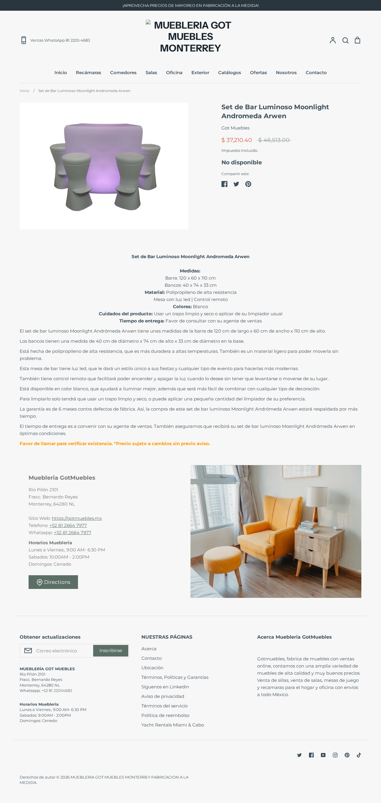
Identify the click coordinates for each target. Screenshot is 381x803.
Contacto (316, 72)
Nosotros (286, 72)
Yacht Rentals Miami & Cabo (172, 725)
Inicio (60, 72)
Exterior (200, 72)
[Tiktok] (359, 755)
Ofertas (258, 72)
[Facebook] (311, 755)
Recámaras (88, 72)
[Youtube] (323, 755)
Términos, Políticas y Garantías (174, 677)
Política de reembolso (165, 715)
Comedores (123, 72)
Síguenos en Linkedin (165, 687)
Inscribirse (110, 650)
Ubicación (152, 668)
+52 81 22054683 (57, 690)
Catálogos (229, 72)
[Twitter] (299, 755)
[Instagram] (335, 755)
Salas (151, 72)
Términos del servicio (164, 706)
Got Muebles (235, 128)
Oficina (174, 72)
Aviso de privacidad (162, 696)
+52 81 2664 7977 (68, 525)
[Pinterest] (347, 755)
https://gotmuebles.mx (77, 518)
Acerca (149, 648)
